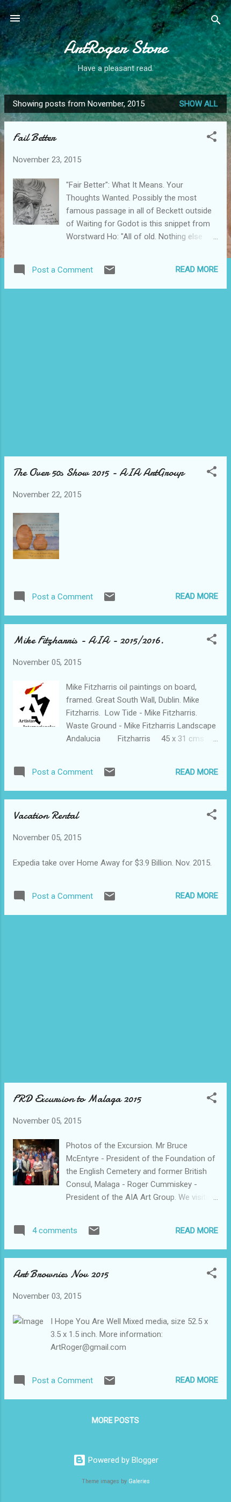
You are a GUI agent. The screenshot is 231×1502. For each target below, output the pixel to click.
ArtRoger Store (116, 47)
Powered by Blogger (122, 1460)
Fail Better (34, 137)
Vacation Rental (45, 815)
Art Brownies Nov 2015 (60, 1274)
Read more (197, 269)
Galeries (139, 1481)
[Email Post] (109, 273)
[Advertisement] (115, 372)
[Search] (216, 21)
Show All (198, 104)
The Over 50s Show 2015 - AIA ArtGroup (98, 472)
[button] (211, 138)
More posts (115, 1420)
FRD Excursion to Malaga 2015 (77, 1098)
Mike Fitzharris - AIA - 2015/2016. (88, 640)
